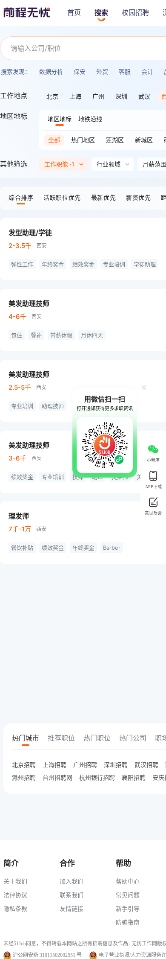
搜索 (101, 12)
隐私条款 (15, 908)
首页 (74, 12)
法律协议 (15, 894)
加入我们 (71, 881)
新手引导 (128, 908)
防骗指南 (128, 922)
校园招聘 (135, 12)
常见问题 (128, 894)
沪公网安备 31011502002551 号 (47, 955)
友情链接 (71, 908)
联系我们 (71, 894)
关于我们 (15, 881)
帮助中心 (128, 881)
